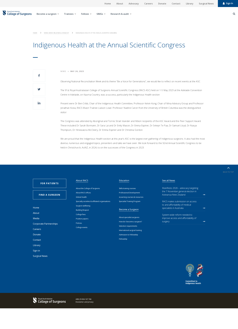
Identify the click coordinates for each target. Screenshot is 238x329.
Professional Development (129, 193)
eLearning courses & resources (131, 197)
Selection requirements (128, 226)
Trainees (69, 13)
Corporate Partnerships (45, 223)
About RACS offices (83, 193)
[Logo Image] (17, 14)
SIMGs (100, 13)
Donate (162, 3)
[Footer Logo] (50, 300)
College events (81, 227)
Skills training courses (127, 188)
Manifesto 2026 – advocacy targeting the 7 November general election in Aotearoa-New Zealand (180, 191)
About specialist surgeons (129, 217)
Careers (148, 3)
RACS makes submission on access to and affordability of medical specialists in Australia (179, 205)
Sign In (229, 3)
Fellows (85, 13)
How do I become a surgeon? (130, 221)
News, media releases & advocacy (56, 33)
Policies (79, 223)
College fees (81, 214)
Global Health (81, 197)
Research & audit (120, 13)
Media (36, 218)
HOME (35, 33)
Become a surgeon (46, 13)
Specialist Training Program (129, 201)
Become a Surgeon (129, 209)
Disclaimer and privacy (84, 302)
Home (108, 3)
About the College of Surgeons (88, 188)
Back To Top (228, 172)
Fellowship (123, 239)
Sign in (36, 250)
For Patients (49, 183)
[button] (39, 75)
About (119, 3)
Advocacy (134, 3)
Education (124, 180)
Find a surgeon (49, 194)
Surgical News (206, 3)
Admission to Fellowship (128, 235)
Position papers (82, 219)
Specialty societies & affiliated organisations (93, 201)
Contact (176, 3)
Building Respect (82, 210)
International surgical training (130, 230)
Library (189, 3)
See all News (168, 180)
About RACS (82, 180)
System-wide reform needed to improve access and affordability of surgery (179, 218)
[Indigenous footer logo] (195, 274)
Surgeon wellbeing (83, 206)
